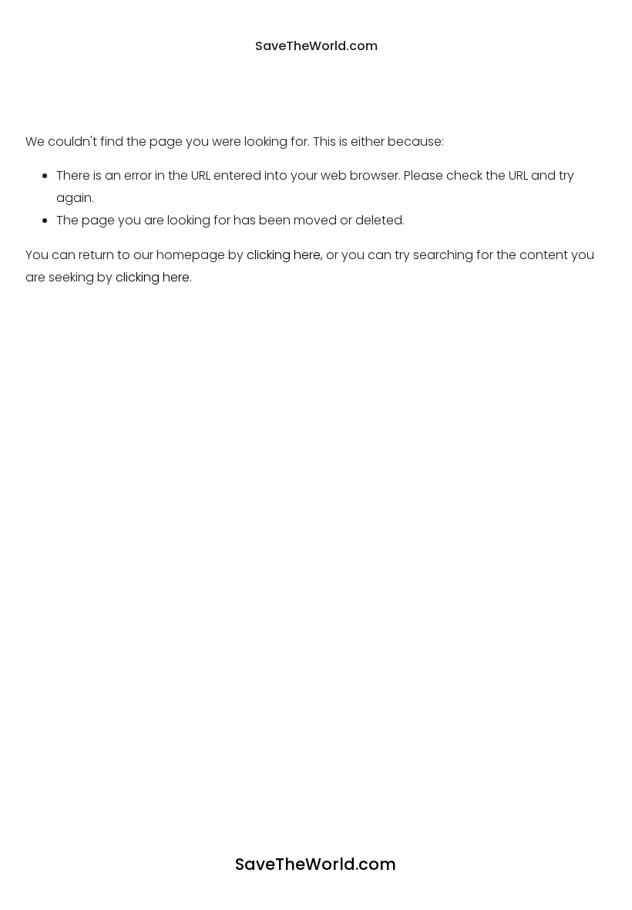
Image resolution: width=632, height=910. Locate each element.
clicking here (284, 255)
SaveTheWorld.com (316, 46)
